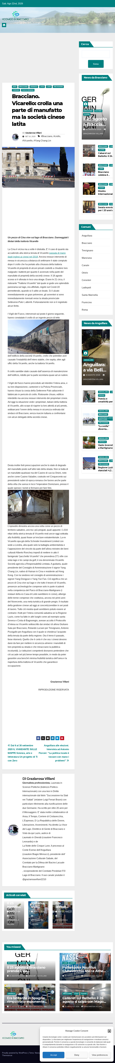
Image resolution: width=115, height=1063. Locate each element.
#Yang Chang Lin (42, 140)
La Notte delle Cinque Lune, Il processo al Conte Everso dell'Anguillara (43, 848)
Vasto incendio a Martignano (106, 446)
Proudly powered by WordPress (15, 1053)
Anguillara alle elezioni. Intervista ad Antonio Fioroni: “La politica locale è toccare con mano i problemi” (54, 753)
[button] (109, 1030)
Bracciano (23, 86)
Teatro (87, 114)
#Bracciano (46, 136)
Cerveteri (86, 280)
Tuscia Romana (28, 90)
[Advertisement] (38, 62)
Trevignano (58, 86)
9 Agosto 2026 (93, 375)
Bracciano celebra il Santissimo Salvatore (104, 176)
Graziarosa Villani (33, 133)
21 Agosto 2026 (94, 129)
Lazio (49, 86)
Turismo (16, 90)
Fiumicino (87, 302)
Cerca (85, 44)
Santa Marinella (90, 295)
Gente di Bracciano (53, 829)
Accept (53, 1055)
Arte (15, 86)
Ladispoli (86, 287)
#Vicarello (27, 140)
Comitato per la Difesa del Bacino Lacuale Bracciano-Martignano (43, 864)
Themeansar (7, 1055)
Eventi (101, 187)
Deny (76, 1055)
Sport (72, 963)
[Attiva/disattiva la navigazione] (110, 25)
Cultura (98, 111)
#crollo (56, 136)
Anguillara (87, 235)
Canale (85, 265)
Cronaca (33, 86)
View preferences (100, 1055)
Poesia (101, 395)
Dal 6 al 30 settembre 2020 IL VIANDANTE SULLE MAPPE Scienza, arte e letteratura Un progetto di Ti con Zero (23, 753)
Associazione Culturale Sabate (37, 858)
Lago (42, 86)
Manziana (87, 258)
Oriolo (85, 273)
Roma (85, 310)
